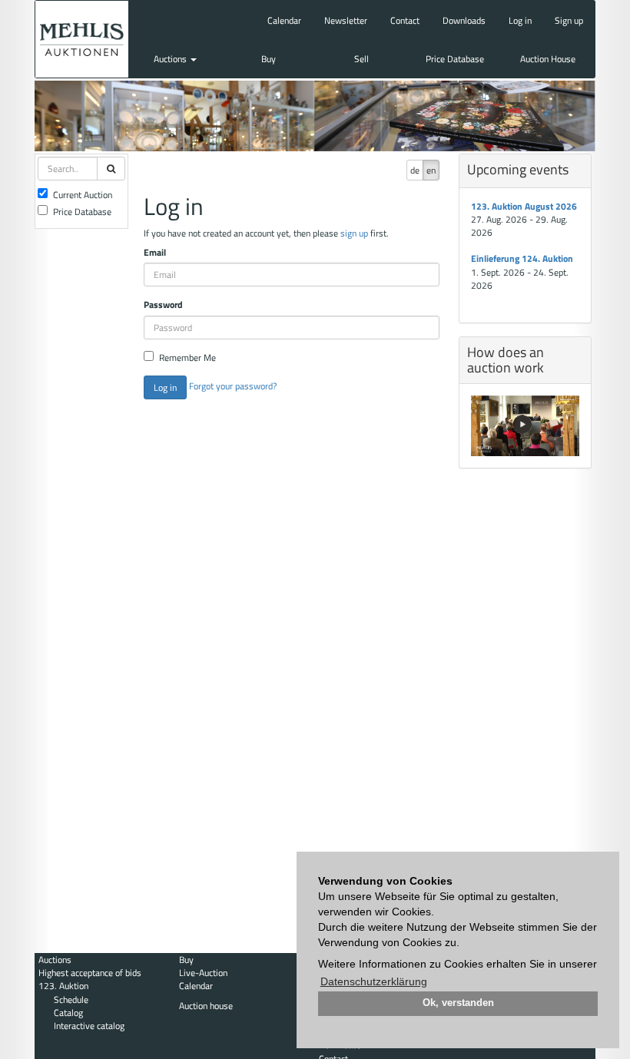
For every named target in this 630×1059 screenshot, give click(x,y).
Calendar (284, 20)
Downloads (464, 20)
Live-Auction (203, 972)
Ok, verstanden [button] (458, 1003)
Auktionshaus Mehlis (81, 39)
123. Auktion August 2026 (524, 206)
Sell (361, 58)
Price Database (455, 58)
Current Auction (82, 194)
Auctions (171, 58)
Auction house (206, 1005)
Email (155, 252)
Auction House (547, 58)
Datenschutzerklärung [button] (373, 981)
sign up (354, 233)
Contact (404, 20)
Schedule (71, 999)
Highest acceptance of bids (89, 972)
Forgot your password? (233, 386)
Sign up (569, 20)
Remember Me (187, 357)
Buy (268, 58)
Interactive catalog (89, 1025)
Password (163, 304)
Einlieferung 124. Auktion (522, 258)
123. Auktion (63, 985)
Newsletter (345, 20)
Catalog (68, 1012)
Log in (520, 20)
